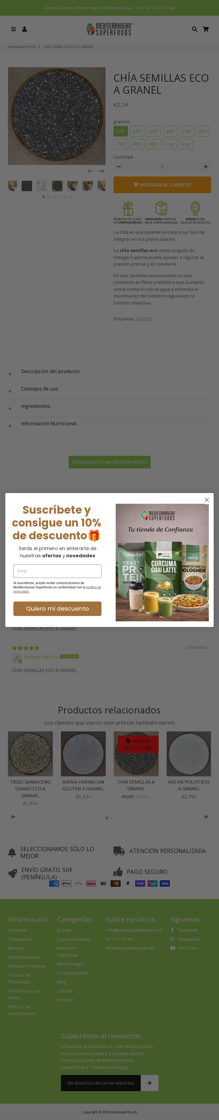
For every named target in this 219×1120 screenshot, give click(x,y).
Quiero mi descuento (57, 608)
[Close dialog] (207, 500)
